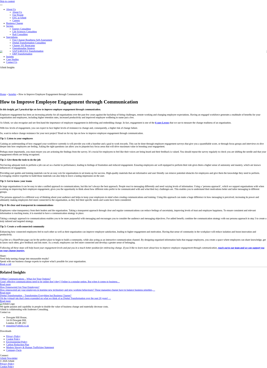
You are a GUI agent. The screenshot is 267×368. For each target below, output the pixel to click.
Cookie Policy (13, 339)
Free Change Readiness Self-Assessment (32, 40)
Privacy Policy (13, 336)
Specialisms (12, 37)
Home (3, 94)
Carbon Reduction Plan (17, 344)
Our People (17, 15)
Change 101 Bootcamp (23, 45)
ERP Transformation (22, 54)
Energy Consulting (21, 28)
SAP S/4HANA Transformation (27, 51)
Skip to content (7, 1)
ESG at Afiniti (19, 17)
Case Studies (12, 59)
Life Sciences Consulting (24, 31)
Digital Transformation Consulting (29, 42)
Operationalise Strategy (23, 48)
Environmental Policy (16, 342)
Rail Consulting (20, 34)
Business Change (14, 23)
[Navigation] (1, 4)
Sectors (9, 26)
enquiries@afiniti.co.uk (17, 325)
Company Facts (13, 350)
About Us (11, 9)
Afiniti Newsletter (8, 358)
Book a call (5, 264)
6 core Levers (162, 122)
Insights (10, 56)
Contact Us (11, 62)
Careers (16, 20)
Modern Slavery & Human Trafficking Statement (30, 347)
